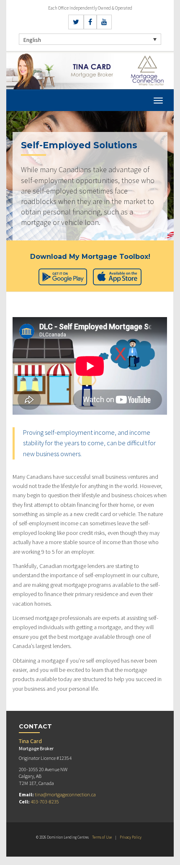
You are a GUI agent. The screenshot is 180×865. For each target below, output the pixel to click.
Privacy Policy (130, 837)
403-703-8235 (45, 801)
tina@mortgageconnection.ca (65, 794)
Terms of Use (102, 837)
